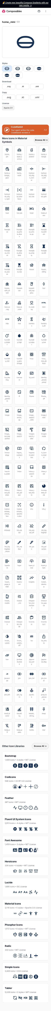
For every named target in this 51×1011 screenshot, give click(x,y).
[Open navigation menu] (46, 11)
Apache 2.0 (8, 108)
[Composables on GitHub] (39, 11)
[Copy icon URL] (18, 22)
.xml (37, 86)
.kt (23, 86)
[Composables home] (12, 11)
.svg (9, 86)
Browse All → (41, 140)
